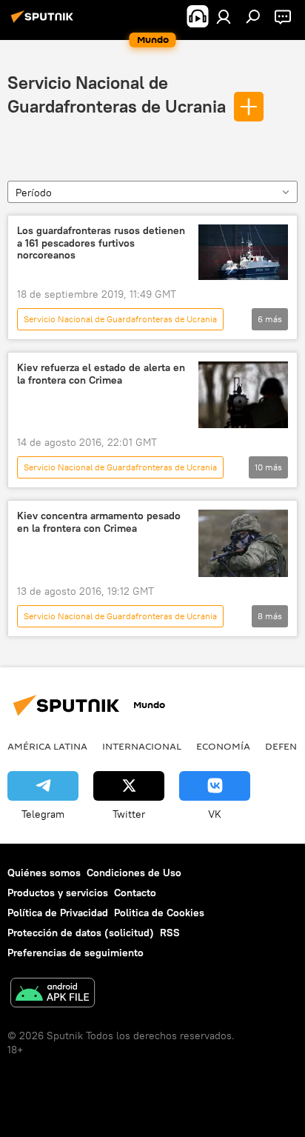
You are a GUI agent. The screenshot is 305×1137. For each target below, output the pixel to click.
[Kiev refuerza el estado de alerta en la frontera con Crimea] (243, 394)
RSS (170, 932)
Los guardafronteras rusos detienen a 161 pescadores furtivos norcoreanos (101, 243)
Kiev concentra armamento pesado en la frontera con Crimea (99, 522)
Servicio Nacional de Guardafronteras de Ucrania (120, 318)
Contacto (135, 892)
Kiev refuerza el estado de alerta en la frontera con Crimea (101, 374)
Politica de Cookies (159, 912)
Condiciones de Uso (134, 872)
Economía (223, 746)
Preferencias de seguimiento (75, 952)
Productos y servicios (57, 892)
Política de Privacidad (57, 912)
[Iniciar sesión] (223, 16)
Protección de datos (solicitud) (80, 932)
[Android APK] (52, 994)
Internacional (141, 746)
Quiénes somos (44, 872)
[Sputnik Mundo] (44, 22)
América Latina (47, 746)
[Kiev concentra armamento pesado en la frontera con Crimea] (243, 543)
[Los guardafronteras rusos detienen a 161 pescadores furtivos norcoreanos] (243, 252)
